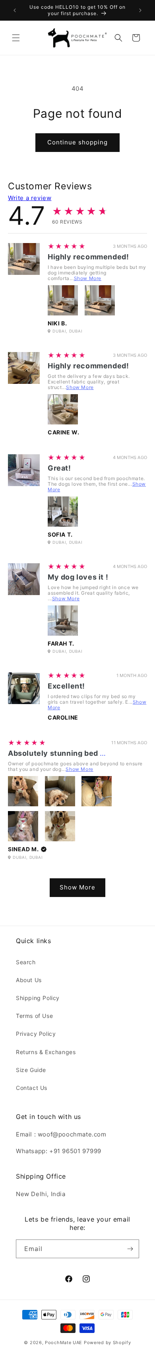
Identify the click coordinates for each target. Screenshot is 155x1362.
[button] (16, 38)
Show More (87, 278)
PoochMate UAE (63, 1342)
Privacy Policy (36, 1033)
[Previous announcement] (14, 10)
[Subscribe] (130, 1248)
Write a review (29, 198)
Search (26, 962)
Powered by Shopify (107, 1342)
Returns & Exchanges (46, 1052)
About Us (29, 980)
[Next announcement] (140, 10)
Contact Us (31, 1087)
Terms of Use (34, 1015)
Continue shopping (77, 142)
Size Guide (31, 1069)
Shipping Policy (38, 997)
